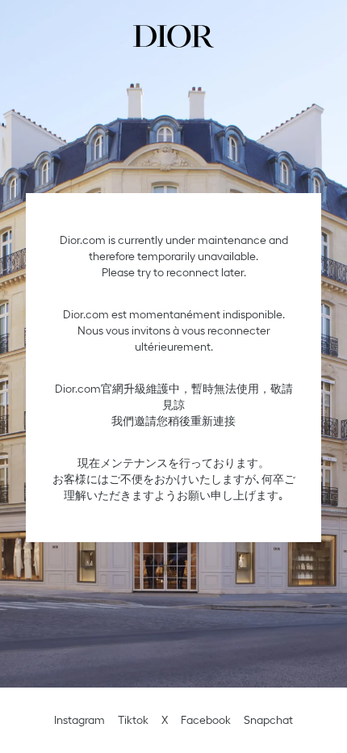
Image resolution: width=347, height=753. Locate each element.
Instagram (79, 719)
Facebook (206, 719)
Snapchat (268, 719)
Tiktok (133, 719)
